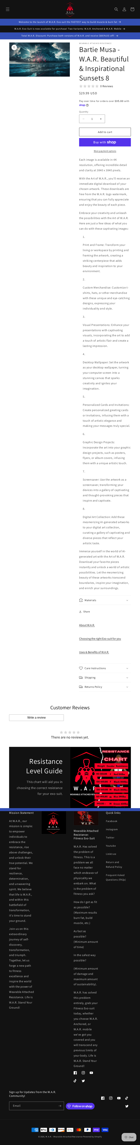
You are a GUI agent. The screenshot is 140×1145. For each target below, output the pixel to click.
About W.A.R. (87, 625)
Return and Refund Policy (114, 864)
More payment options (105, 151)
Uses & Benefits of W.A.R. (94, 652)
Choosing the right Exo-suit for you (100, 639)
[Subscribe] (60, 1106)
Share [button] (86, 611)
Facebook (111, 821)
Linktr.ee (111, 854)
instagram (112, 829)
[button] (8, 9)
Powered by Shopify (92, 1136)
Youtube (111, 845)
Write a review (36, 717)
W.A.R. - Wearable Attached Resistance (64, 1136)
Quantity (83, 111)
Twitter (110, 837)
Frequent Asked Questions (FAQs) (116, 877)
